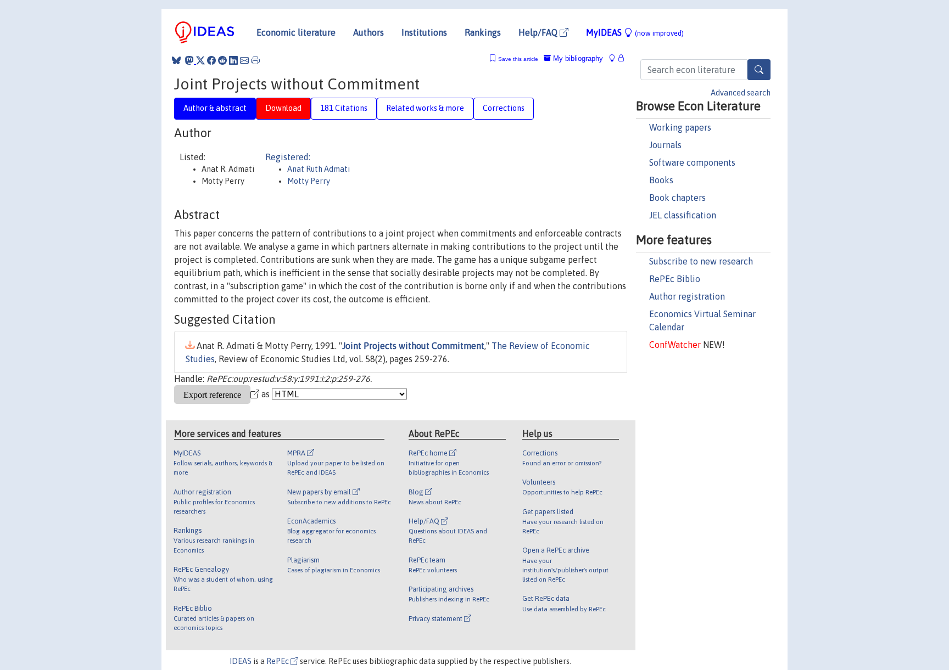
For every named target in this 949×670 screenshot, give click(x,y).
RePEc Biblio (674, 279)
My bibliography (577, 58)
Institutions (424, 32)
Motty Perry (308, 181)
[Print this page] (255, 60)
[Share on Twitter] (200, 60)
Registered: (287, 157)
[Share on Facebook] (211, 60)
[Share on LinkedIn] (233, 60)
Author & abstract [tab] (215, 108)
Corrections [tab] (503, 108)
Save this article (518, 59)
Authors (368, 32)
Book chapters (677, 197)
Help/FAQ (539, 32)
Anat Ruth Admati (318, 169)
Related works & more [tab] (425, 108)
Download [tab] (283, 108)
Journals (665, 145)
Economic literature (296, 32)
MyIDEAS (635, 32)
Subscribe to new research (701, 261)
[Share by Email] (244, 60)
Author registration (687, 296)
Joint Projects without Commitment (413, 346)
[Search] (759, 69)
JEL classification (682, 215)
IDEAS (241, 661)
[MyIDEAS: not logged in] (615, 58)
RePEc (278, 661)
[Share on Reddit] (222, 60)
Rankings (483, 32)
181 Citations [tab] (343, 108)
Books (661, 180)
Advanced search (741, 92)
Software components (692, 162)
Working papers (680, 127)
